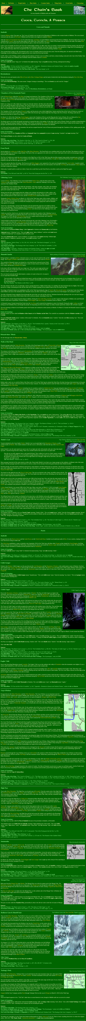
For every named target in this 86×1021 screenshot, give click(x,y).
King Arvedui (72, 388)
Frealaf (4, 744)
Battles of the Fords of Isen (53, 758)
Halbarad (64, 395)
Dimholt (45, 352)
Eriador (54, 717)
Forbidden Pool (18, 265)
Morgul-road (16, 609)
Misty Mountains (34, 151)
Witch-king (6, 543)
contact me (45, 1016)
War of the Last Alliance (24, 613)
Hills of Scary (23, 77)
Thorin (19, 159)
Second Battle (20, 761)
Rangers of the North (76, 395)
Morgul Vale (27, 594)
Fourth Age (50, 225)
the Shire (31, 77)
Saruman (11, 747)
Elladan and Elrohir (13, 397)
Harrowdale (52, 345)
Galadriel (22, 493)
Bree (65, 539)
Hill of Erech (24, 363)
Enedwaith (17, 703)
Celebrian (24, 935)
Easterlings (36, 40)
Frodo (58, 627)
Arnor (16, 723)
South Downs (28, 539)
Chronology (80, 3)
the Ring (51, 627)
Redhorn (8, 917)
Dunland (23, 703)
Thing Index (58, 3)
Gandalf (75, 159)
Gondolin (44, 57)
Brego (35, 375)
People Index (22, 3)
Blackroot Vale (39, 347)
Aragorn (74, 383)
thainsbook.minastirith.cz (29, 1018)
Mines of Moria (62, 754)
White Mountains (27, 182)
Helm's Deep (36, 180)
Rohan (7, 180)
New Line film (81, 94)
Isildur (13, 364)
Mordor (48, 259)
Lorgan (60, 48)
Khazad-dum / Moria (21, 337)
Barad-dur (3, 99)
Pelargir (29, 392)
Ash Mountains (38, 566)
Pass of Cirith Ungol (26, 472)
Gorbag (9, 505)
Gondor (64, 290)
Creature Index (45, 3)
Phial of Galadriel (21, 118)
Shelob (23, 443)
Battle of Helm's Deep (13, 198)
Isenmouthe (32, 569)
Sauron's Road (10, 99)
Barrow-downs (16, 539)
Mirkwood (35, 792)
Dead (4, 348)
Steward (58, 290)
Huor (48, 41)
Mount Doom (8, 96)
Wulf (19, 741)
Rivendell (33, 753)
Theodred (59, 760)
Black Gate (51, 567)
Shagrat (3, 505)
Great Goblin (70, 163)
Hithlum (49, 37)
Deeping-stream (32, 195)
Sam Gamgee (42, 300)
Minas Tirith (4, 309)
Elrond (20, 388)
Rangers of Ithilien (12, 259)
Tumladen (58, 664)
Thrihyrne (3, 182)
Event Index (69, 3)
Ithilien (18, 258)
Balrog (15, 670)
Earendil (55, 668)
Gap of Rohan (46, 920)
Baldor (51, 375)
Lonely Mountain (21, 222)
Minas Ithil (19, 616)
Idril (49, 668)
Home (3, 3)
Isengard (44, 697)
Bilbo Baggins (35, 163)
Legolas (3, 214)
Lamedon (28, 975)
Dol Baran (60, 710)
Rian (82, 41)
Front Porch (15, 803)
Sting (2, 493)
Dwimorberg (28, 351)
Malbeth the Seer (48, 388)
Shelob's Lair (32, 597)
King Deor (70, 736)
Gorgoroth (3, 570)
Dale (2, 816)
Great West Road (36, 716)
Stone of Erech (28, 364)
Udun (14, 569)
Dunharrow (21, 352)
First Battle (29, 760)
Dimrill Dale (36, 923)
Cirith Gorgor (16, 846)
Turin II (51, 290)
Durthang (35, 855)
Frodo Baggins (25, 117)
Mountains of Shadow (51, 443)
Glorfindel (20, 670)
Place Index (33, 3)
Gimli (34, 182)
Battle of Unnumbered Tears (13, 40)
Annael (11, 41)
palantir (7, 391)
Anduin (10, 263)
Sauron (24, 111)
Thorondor (3, 674)
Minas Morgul (60, 481)
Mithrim (8, 35)
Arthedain (80, 388)
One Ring (20, 96)
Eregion (49, 929)
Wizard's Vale (11, 710)
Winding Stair (44, 596)
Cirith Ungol (19, 855)
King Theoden (45, 760)
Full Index (11, 3)
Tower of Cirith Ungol (7, 469)
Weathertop (38, 546)
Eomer (29, 208)
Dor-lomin (18, 37)
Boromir (3, 753)
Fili (53, 159)
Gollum (45, 123)
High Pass (23, 151)
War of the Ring (78, 77)
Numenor (37, 364)
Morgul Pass (46, 594)
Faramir (49, 299)
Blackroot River (7, 361)
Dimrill (3, 926)
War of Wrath (40, 676)
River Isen (6, 714)
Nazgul (58, 543)
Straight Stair (33, 596)
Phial (9, 493)
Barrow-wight (52, 545)
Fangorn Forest (53, 214)
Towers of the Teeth (15, 567)
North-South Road (41, 539)
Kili (58, 159)
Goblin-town (13, 151)
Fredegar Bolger (38, 77)
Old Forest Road (7, 792)
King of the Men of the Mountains (12, 367)
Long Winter (64, 742)
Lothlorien (6, 930)
